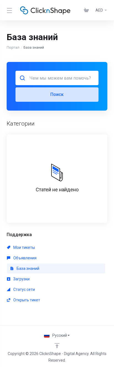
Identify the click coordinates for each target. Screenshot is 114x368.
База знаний (27, 268)
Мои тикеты (23, 247)
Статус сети (23, 289)
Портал (13, 47)
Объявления (24, 258)
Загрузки (21, 279)
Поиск (57, 94)
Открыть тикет (26, 300)
